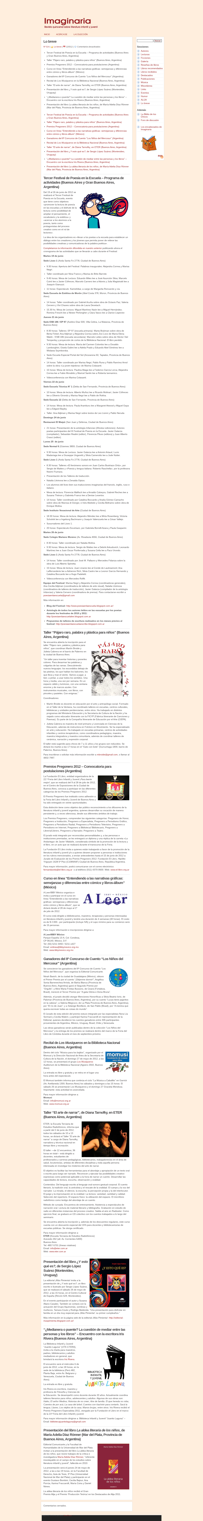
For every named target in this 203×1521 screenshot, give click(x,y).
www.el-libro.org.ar (120, 869)
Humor (144, 96)
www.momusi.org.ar (59, 1104)
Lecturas (145, 54)
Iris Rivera (69, 1359)
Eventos (145, 92)
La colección (81, 34)
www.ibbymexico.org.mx (61, 950)
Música (144, 82)
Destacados (147, 75)
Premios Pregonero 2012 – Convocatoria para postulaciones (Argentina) (83, 126)
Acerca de (61, 34)
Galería (144, 61)
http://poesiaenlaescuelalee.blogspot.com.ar (69, 616)
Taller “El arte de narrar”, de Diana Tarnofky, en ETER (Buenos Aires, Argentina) (87, 147)
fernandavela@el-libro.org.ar (57, 869)
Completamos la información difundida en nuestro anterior (72, 248)
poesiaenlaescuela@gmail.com (59, 595)
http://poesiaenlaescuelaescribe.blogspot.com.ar (80, 624)
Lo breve (58, 47)
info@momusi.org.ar (60, 1100)
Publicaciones (148, 79)
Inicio (47, 34)
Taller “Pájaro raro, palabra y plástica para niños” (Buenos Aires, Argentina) (84, 122)
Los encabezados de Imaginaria (151, 128)
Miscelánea (146, 86)
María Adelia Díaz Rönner (70, 1457)
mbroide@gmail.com (107, 754)
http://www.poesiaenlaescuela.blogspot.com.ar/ (89, 606)
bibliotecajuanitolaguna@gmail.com (68, 1421)
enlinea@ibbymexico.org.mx (64, 947)
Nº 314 (46, 47)
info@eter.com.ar (59, 1248)
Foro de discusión (150, 120)
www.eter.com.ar (57, 1251)
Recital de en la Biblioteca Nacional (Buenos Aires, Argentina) (86, 142)
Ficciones (145, 58)
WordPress (68, 1515)
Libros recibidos (149, 72)
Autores (145, 51)
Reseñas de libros (150, 65)
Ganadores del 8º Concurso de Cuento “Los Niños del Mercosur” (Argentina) (85, 138)
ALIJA (144, 99)
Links (143, 89)
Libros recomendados (152, 68)
